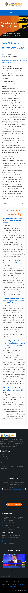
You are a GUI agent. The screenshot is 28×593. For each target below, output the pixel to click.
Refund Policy (13, 586)
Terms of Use (5, 586)
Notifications (6, 57)
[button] (11, 12)
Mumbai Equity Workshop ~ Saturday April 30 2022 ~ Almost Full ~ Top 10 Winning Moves (14, 343)
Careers (12, 466)
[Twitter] (1, 576)
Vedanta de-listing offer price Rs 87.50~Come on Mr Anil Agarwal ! (13, 221)
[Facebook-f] (4, 576)
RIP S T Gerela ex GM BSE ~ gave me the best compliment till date (14, 390)
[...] (20, 256)
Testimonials (20, 466)
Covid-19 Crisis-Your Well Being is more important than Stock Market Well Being (13, 301)
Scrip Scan (14, 57)
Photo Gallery (14, 550)
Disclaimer (13, 584)
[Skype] (6, 576)
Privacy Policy (21, 584)
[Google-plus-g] (9, 576)
